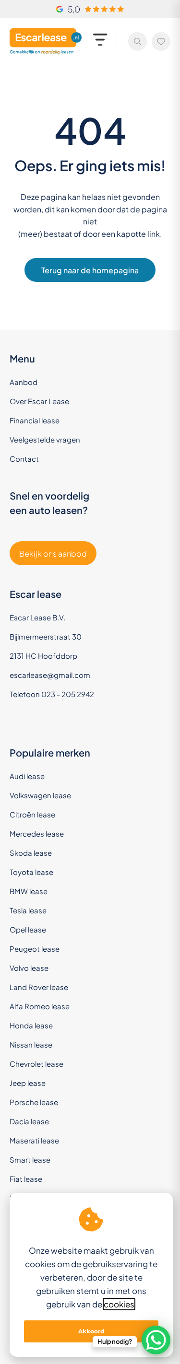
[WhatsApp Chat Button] (156, 1340)
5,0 (74, 9)
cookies (119, 1304)
